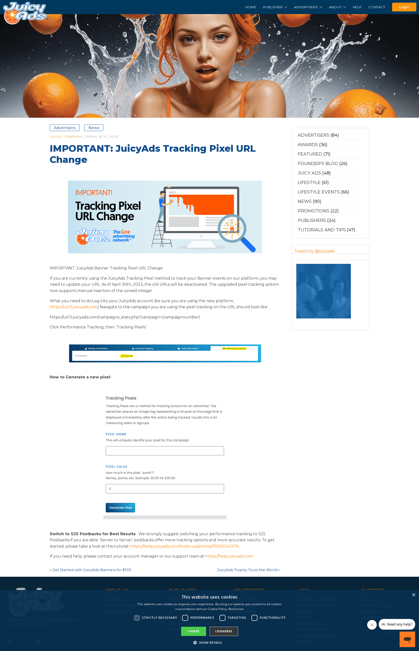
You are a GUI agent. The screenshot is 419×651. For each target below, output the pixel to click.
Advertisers (306, 7)
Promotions (313, 211)
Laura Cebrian (66, 136)
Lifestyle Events (319, 192)
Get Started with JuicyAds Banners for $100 (91, 570)
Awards (308, 144)
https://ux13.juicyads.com (73, 307)
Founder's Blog (318, 163)
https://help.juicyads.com (229, 556)
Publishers (312, 220)
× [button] (413, 595)
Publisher (273, 7)
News (94, 127)
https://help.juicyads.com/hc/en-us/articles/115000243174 (184, 546)
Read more (236, 609)
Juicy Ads (309, 173)
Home (250, 7)
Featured (310, 154)
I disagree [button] (223, 631)
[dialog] (209, 620)
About (335, 7)
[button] (209, 642)
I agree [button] (194, 631)
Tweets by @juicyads (314, 251)
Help (357, 7)
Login (404, 7)
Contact (376, 7)
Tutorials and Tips (322, 230)
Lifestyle (309, 182)
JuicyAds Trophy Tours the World (247, 570)
